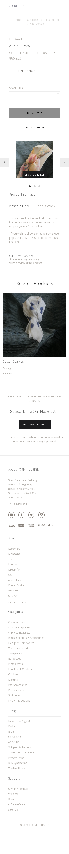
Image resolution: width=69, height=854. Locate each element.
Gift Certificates (17, 804)
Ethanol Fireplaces (19, 627)
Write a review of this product (25, 263)
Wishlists (13, 794)
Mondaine (14, 554)
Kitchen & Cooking (19, 700)
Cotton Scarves (13, 361)
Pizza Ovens (15, 664)
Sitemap (13, 809)
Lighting (13, 679)
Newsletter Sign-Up (19, 721)
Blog (11, 731)
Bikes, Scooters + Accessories (26, 637)
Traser (12, 559)
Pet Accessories (17, 685)
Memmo (13, 564)
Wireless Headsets (19, 632)
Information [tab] (45, 206)
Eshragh (15, 38)
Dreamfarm (15, 569)
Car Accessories (17, 622)
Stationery (14, 695)
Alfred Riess (15, 580)
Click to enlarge (34, 174)
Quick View (34, 326)
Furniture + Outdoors (20, 669)
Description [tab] (19, 206)
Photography (16, 690)
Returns (12, 799)
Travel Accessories (19, 648)
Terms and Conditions (21, 752)
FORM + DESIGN (14, 6)
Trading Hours (16, 768)
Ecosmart (14, 548)
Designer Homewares (21, 643)
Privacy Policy (16, 757)
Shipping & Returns (19, 747)
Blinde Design (16, 585)
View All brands (17, 602)
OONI (11, 575)
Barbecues (14, 658)
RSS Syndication (17, 763)
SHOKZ (12, 595)
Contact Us (15, 736)
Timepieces (15, 653)
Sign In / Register (18, 788)
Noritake (13, 590)
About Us (13, 742)
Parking (12, 726)
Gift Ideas (14, 674)
